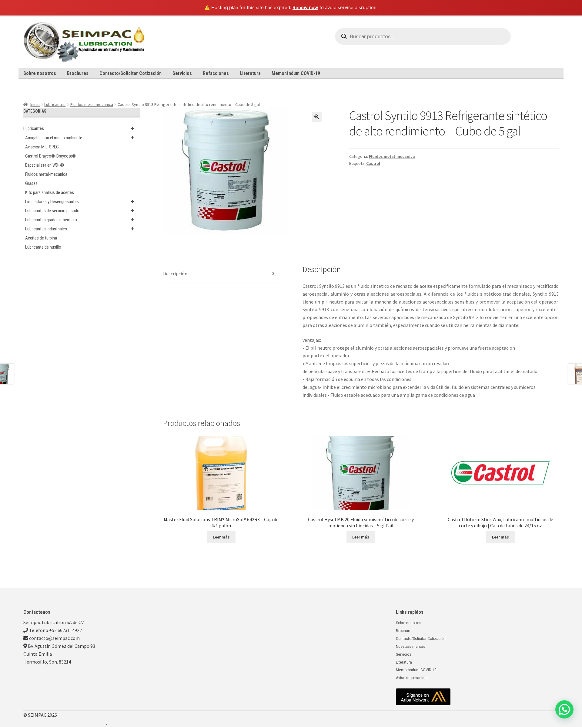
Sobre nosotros (39, 73)
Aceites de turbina (41, 238)
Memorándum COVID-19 (296, 73)
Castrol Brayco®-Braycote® (50, 156)
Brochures (78, 73)
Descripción (175, 273)
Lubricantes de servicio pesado (79, 210)
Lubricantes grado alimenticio (79, 219)
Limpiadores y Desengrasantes (79, 201)
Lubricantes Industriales (79, 229)
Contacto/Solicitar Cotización (130, 73)
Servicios (182, 73)
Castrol (373, 163)
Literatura (250, 73)
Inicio (35, 104)
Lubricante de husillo (43, 247)
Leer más (221, 537)
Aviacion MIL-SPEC (42, 147)
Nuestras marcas (410, 646)
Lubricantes (54, 104)
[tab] (221, 274)
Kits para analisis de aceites (49, 192)
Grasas (31, 183)
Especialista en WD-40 (44, 165)
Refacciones (216, 73)
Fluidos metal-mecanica (91, 104)
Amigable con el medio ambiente (79, 137)
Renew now (305, 7)
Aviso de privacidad (412, 678)
